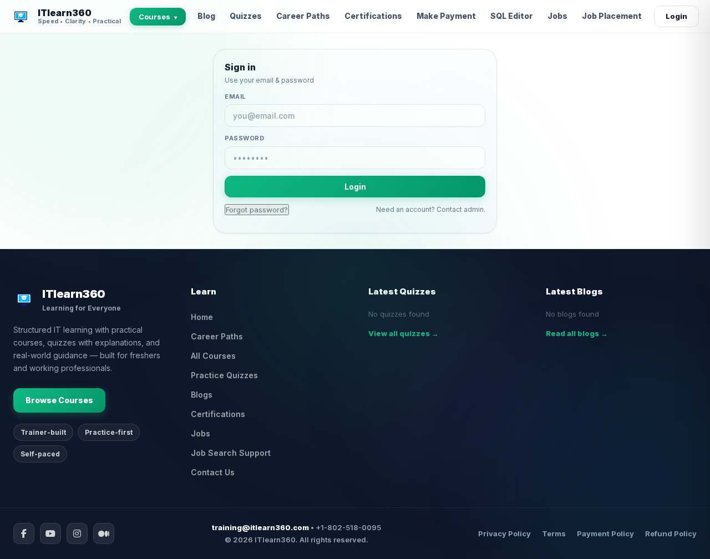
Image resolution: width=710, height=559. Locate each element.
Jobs (557, 16)
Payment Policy (605, 533)
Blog (206, 16)
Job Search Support (231, 453)
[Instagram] (77, 533)
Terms (554, 533)
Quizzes (246, 16)
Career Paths (303, 16)
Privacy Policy (504, 533)
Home (202, 317)
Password (244, 138)
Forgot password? (257, 209)
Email (235, 96)
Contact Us (213, 472)
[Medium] (103, 533)
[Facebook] (23, 533)
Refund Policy (671, 533)
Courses (158, 16)
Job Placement (612, 16)
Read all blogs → (577, 333)
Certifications (373, 16)
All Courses (213, 355)
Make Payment (446, 16)
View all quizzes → (403, 333)
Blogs (201, 394)
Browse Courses (59, 400)
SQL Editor (511, 16)
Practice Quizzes (224, 375)
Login (676, 16)
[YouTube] (50, 533)
